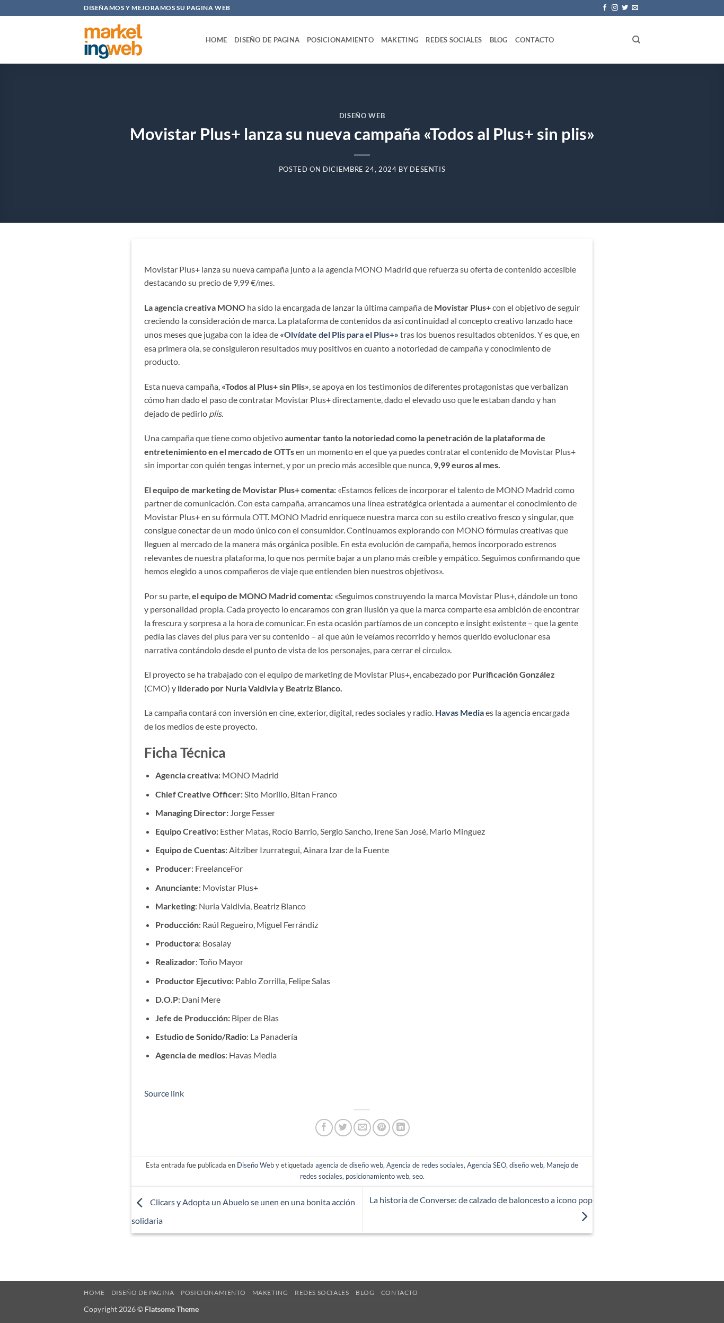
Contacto (534, 40)
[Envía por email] (362, 1127)
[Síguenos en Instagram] (615, 8)
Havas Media (459, 712)
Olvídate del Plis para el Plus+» (341, 334)
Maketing (399, 40)
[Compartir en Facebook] (324, 1127)
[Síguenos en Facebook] (605, 8)
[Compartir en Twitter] (343, 1127)
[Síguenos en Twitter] (625, 8)
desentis (427, 169)
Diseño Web (362, 115)
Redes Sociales (454, 40)
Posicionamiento (340, 40)
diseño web (526, 1165)
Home (216, 40)
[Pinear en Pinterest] (381, 1127)
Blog (499, 40)
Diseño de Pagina (266, 40)
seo (417, 1176)
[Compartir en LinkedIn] (401, 1127)
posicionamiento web (377, 1176)
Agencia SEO (486, 1165)
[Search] (636, 40)
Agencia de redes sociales (425, 1165)
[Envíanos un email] (635, 8)
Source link (164, 1093)
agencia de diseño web (349, 1165)
